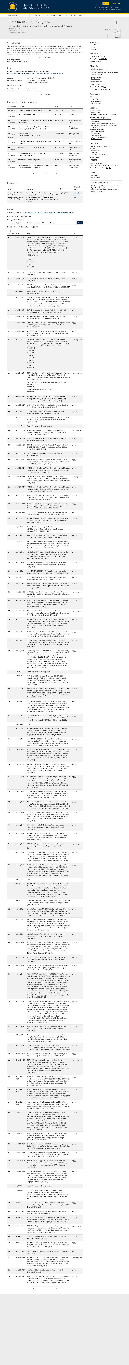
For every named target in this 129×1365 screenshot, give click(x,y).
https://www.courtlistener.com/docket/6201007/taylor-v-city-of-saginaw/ (48, 212)
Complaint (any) (96, 133)
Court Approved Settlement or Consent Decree (106, 165)
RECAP (74, 238)
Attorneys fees (96, 151)
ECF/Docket (12, 106)
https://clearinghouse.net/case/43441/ (102, 190)
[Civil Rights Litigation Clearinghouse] (22, 6)
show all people (45, 94)
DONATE (105, 3)
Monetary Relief (96, 135)
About (25, 15)
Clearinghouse (77, 340)
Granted (107, 89)
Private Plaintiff (96, 79)
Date (56, 106)
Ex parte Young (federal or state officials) (104, 114)
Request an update (116, 36)
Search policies (96, 177)
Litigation (94, 159)
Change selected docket (15, 220)
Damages (94, 153)
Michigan (94, 44)
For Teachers (70, 15)
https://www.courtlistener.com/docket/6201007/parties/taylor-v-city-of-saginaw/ (35, 73)
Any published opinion (98, 131)
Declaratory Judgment (98, 154)
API (80, 15)
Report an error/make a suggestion (112, 31)
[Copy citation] (120, 182)
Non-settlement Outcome (99, 137)
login (119, 3)
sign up (114, 3)
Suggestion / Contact (54, 15)
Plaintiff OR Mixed (106, 146)
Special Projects (37, 15)
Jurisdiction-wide (97, 103)
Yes (105, 87)
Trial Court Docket (97, 139)
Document (22, 106)
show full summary (45, 57)
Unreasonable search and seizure (101, 119)
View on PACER (30, 257)
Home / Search (13, 15)
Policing (94, 49)
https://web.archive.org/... (78, 195)
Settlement (95, 161)
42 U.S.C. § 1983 (96, 112)
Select (80, 223)
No (100, 61)
